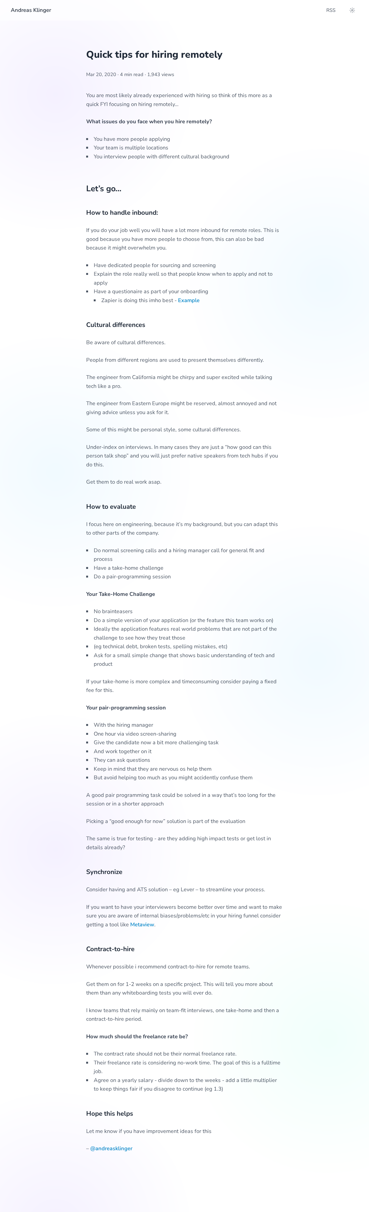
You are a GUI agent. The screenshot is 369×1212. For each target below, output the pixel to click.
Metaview (142, 924)
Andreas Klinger (31, 10)
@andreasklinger (111, 1148)
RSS (331, 10)
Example (189, 300)
